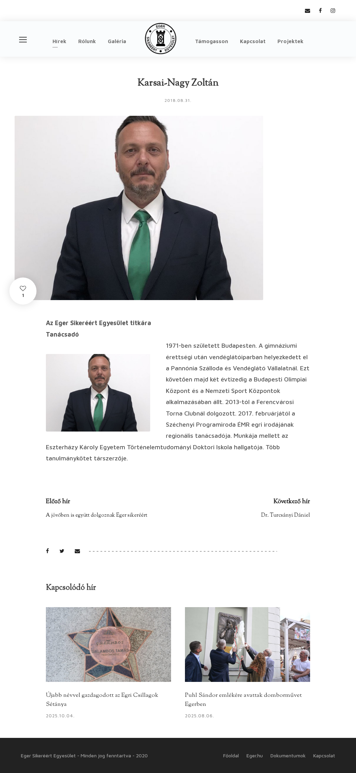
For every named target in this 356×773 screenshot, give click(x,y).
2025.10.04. (60, 715)
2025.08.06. (199, 715)
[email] (307, 11)
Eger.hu (254, 755)
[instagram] (333, 11)
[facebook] (320, 11)
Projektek (290, 41)
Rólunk (87, 41)
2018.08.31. (178, 100)
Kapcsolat (253, 41)
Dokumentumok (288, 755)
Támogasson (211, 41)
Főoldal (231, 755)
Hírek (59, 41)
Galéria (117, 41)
